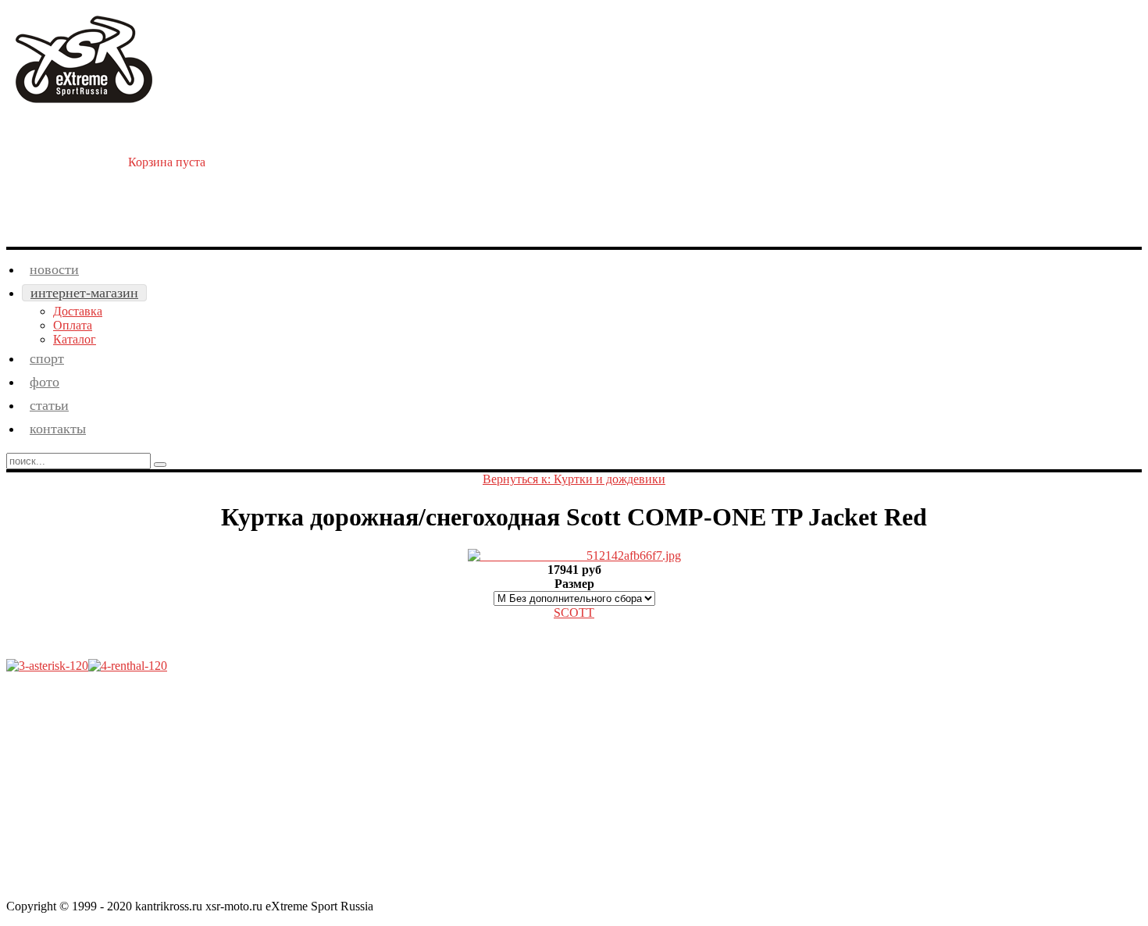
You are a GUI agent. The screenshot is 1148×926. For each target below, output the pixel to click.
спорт (47, 358)
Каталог (74, 339)
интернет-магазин (84, 293)
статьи (49, 405)
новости (54, 269)
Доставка (77, 311)
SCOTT (574, 612)
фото (44, 382)
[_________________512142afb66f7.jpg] (574, 555)
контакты (58, 428)
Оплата (72, 325)
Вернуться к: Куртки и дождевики (574, 479)
